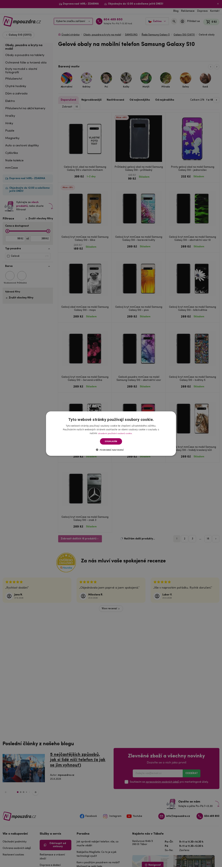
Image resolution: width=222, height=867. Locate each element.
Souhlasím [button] (111, 441)
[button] (111, 450)
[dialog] (111, 433)
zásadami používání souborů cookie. (115, 433)
